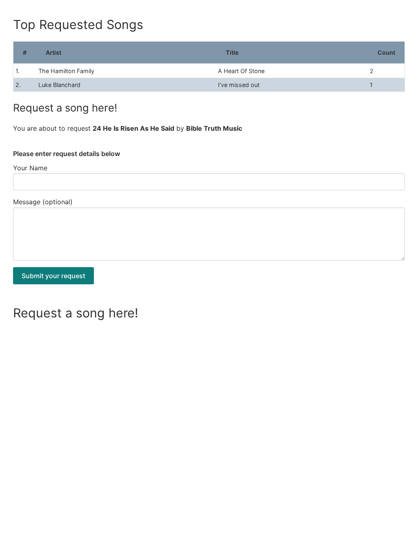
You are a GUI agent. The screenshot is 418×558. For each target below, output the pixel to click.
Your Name (30, 168)
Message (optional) (43, 202)
